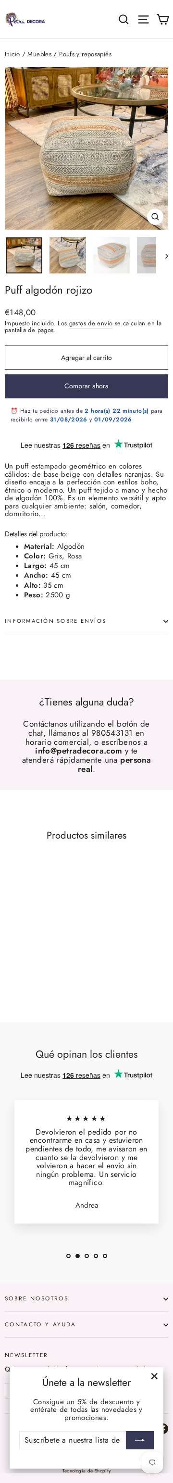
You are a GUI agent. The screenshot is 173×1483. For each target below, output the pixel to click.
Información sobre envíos (55, 621)
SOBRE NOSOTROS (36, 1298)
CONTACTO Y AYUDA (40, 1324)
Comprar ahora (86, 386)
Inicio (12, 54)
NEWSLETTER (27, 1355)
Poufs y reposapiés (85, 54)
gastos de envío (91, 323)
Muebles (39, 54)
